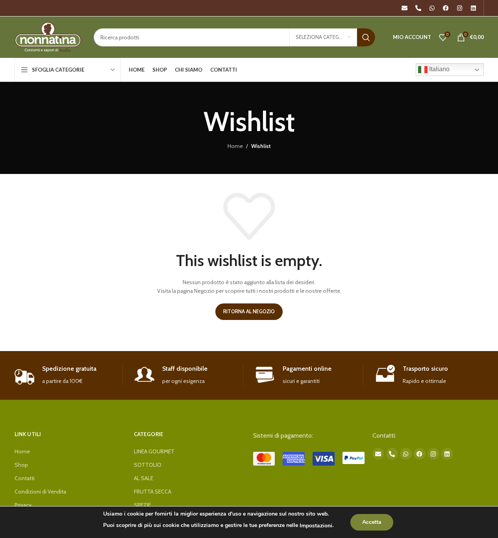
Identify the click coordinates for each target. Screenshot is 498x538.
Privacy (23, 504)
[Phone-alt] (418, 8)
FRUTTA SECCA (152, 491)
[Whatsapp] (432, 8)
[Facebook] (446, 8)
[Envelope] (405, 8)
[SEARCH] (366, 37)
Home (235, 146)
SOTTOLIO (147, 464)
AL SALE (143, 478)
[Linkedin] (473, 8)
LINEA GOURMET (154, 451)
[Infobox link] (69, 375)
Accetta (371, 522)
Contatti (25, 478)
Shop (21, 464)
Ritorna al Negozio (249, 311)
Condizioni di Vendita (40, 491)
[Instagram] (460, 8)
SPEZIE (142, 504)
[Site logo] (48, 36)
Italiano (439, 69)
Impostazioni (316, 525)
